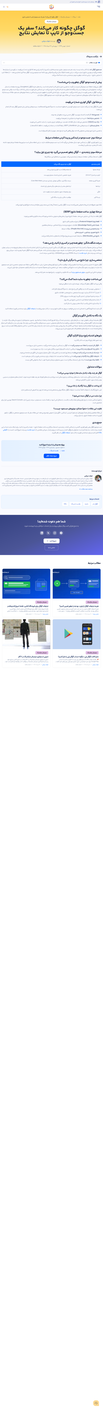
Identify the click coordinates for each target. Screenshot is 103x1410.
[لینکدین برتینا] (41, 533)
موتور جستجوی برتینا (78, 272)
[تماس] (8, 7)
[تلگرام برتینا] (61, 533)
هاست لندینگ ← (53, 451)
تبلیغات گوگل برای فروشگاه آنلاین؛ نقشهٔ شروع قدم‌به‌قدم (27, 606)
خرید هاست (83, 253)
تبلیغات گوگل (31, 308)
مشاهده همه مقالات (87, 489)
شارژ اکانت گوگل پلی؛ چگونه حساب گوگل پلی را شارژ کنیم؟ (78, 656)
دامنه (86, 503)
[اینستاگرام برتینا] (54, 533)
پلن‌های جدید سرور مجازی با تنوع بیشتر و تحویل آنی (82, 2)
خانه (79, 17)
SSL (65, 503)
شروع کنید (53, 540)
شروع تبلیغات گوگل (51, 456)
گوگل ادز (95, 503)
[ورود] (4, 7)
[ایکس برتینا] (48, 533)
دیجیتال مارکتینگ (65, 17)
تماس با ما (51, 547)
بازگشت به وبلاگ (92, 56)
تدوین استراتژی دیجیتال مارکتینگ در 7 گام (33, 656)
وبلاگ (74, 17)
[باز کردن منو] (98, 6)
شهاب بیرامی (88, 476)
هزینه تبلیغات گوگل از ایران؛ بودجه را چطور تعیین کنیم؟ (79, 606)
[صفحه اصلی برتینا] (51, 6)
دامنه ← (62, 451)
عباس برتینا (96, 614)
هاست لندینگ (75, 503)
